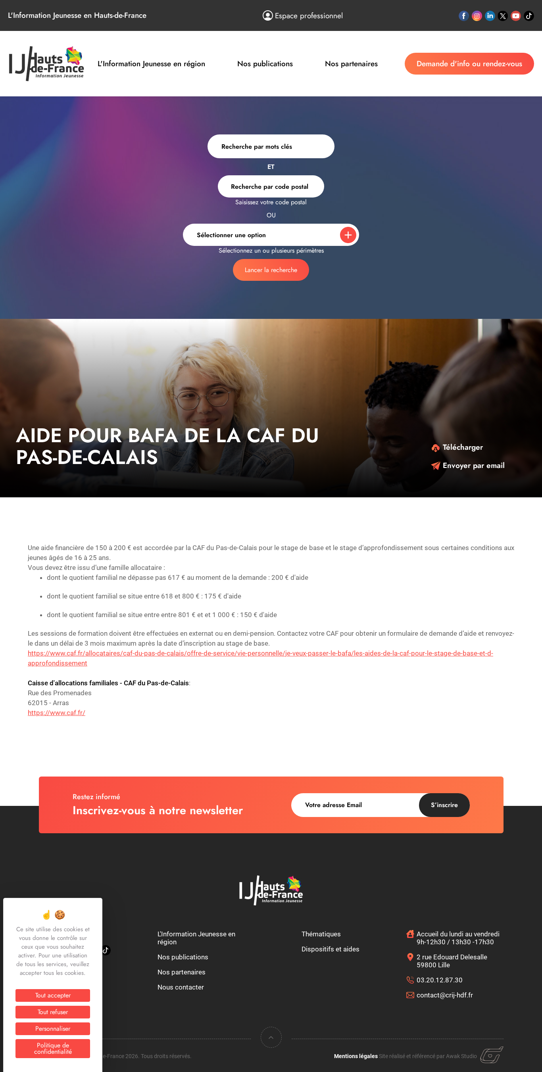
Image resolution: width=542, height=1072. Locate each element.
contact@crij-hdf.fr (445, 995)
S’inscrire (444, 804)
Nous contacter (181, 987)
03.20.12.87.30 (440, 980)
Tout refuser (53, 1011)
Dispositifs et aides (330, 949)
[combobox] (271, 186)
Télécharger (461, 447)
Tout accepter (53, 995)
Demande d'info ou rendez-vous (469, 63)
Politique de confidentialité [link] (53, 1048)
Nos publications (265, 63)
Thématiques (321, 934)
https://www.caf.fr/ (56, 713)
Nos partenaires (351, 63)
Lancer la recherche (271, 269)
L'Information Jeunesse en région (151, 63)
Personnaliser (52, 1028)
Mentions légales (356, 1056)
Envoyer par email (472, 465)
